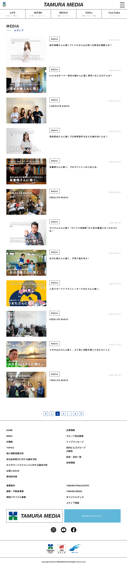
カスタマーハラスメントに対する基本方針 (27, 464)
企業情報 (70, 430)
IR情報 (9, 21)
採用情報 (70, 462)
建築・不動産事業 (15, 491)
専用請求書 (11, 476)
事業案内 (10, 485)
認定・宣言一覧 (73, 456)
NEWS (9, 435)
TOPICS (10, 447)
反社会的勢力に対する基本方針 (21, 459)
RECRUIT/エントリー (92, 516)
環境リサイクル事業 (16, 497)
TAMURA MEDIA (74, 491)
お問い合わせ (12, 470)
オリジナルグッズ (75, 497)
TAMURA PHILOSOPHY (77, 485)
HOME (9, 430)
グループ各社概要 (74, 435)
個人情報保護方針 (15, 453)
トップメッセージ (75, 21)
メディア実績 (72, 502)
